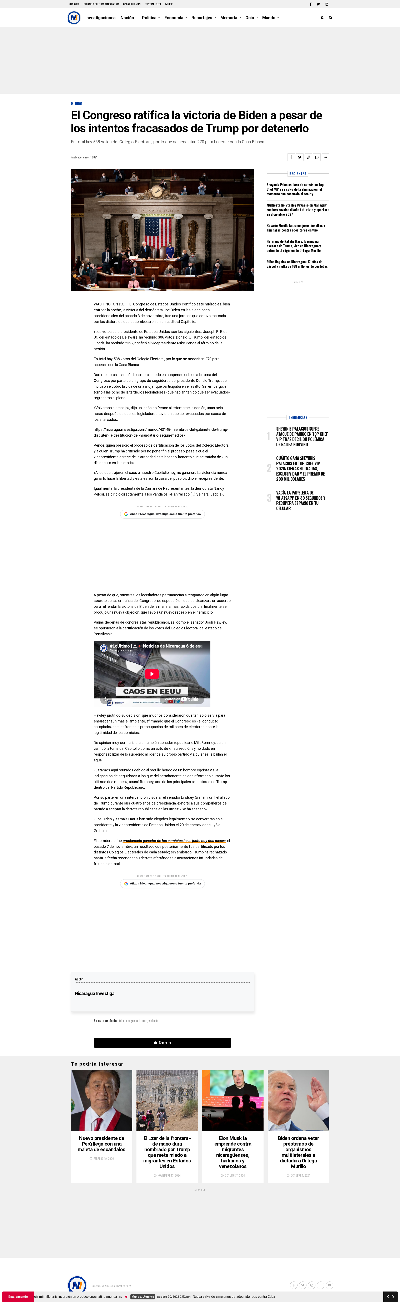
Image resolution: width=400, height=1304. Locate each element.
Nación (127, 17)
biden (121, 1020)
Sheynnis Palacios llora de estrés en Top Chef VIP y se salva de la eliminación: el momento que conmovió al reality (295, 189)
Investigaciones (100, 17)
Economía (174, 17)
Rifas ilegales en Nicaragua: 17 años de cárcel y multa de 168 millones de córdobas (297, 264)
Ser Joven (74, 4)
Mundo (268, 17)
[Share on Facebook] (291, 157)
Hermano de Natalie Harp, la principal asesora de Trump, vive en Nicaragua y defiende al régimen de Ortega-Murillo (294, 246)
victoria (153, 1020)
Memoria (228, 17)
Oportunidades (132, 4)
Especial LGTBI (153, 4)
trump (143, 1020)
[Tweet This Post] (300, 157)
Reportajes (201, 17)
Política (149, 17)
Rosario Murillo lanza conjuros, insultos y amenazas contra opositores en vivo (296, 228)
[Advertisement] (200, 60)
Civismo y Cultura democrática (101, 4)
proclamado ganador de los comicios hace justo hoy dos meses (174, 840)
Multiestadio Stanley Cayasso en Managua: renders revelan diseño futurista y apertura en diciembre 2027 (298, 210)
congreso (132, 1020)
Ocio (249, 17)
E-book (169, 4)
